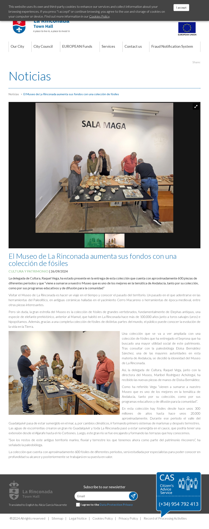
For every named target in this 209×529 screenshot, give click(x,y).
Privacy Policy (128, 518)
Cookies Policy (102, 518)
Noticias (14, 94)
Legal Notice (78, 518)
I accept (181, 7)
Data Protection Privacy (116, 504)
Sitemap (57, 518)
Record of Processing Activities (165, 518)
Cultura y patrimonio (28, 271)
